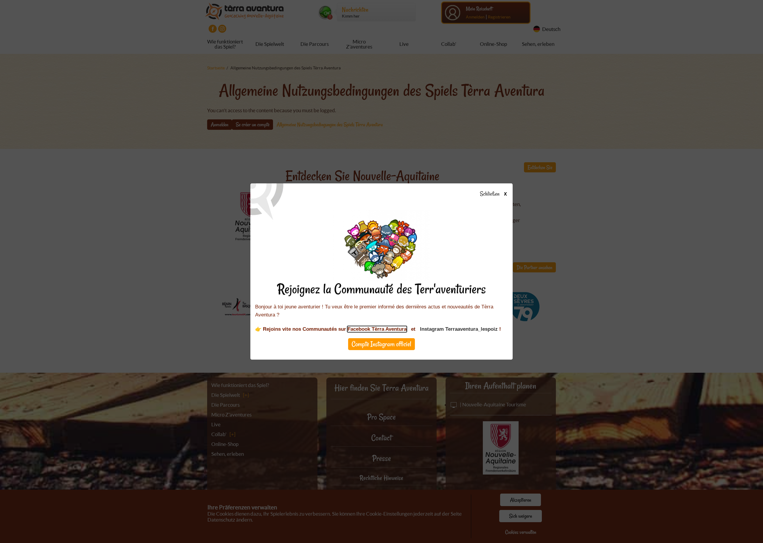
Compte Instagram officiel (381, 344)
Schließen (493, 194)
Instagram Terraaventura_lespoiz (459, 329)
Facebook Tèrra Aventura (377, 329)
